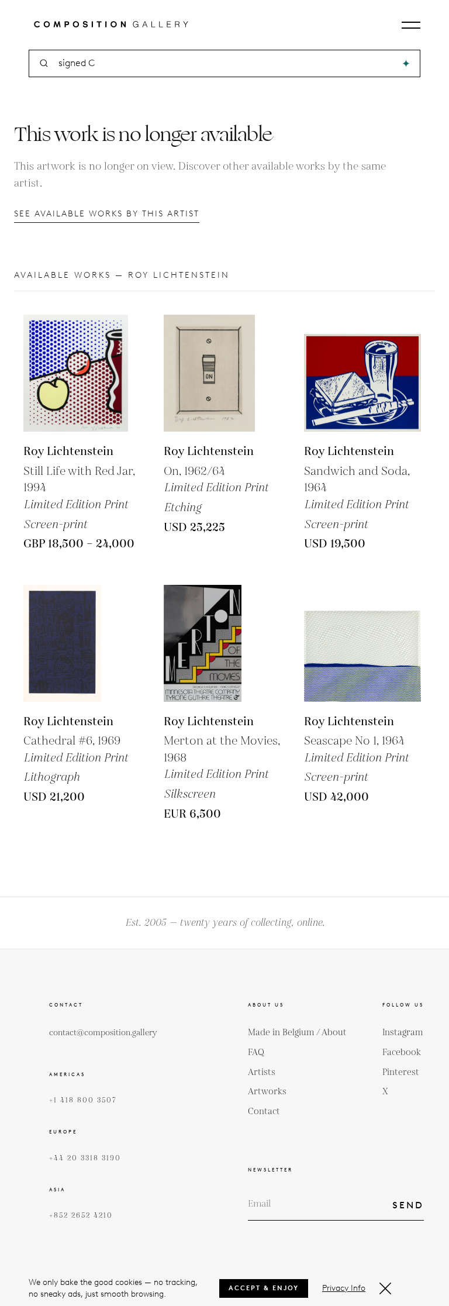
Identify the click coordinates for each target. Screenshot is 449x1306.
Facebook (401, 1052)
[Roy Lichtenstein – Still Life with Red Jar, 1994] (81, 373)
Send (408, 1205)
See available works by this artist (106, 214)
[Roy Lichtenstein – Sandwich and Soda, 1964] (362, 373)
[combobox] (225, 63)
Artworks (267, 1092)
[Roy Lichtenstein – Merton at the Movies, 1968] (222, 643)
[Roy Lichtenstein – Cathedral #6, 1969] (81, 643)
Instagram (402, 1032)
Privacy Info (343, 1288)
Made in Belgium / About (297, 1032)
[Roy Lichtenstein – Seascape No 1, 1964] (362, 643)
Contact (264, 1111)
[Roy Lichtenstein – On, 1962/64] (222, 373)
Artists (261, 1072)
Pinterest (400, 1072)
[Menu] (411, 25)
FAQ (256, 1052)
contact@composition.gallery (103, 1033)
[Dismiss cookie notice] (385, 1288)
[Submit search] (406, 63)
